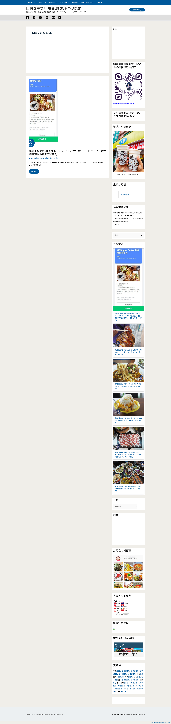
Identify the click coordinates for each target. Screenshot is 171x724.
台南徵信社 (123, 674)
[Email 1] (53, 17)
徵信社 (118, 671)
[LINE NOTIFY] (46, 17)
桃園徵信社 (121, 686)
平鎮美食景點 (44, 158)
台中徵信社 (134, 680)
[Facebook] (27, 17)
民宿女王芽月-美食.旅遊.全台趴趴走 (53, 9)
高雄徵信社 (131, 674)
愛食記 (51, 158)
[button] (144, 2)
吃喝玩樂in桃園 (34, 158)
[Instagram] (34, 17)
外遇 (114, 683)
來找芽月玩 (119, 184)
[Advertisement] (67, 56)
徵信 (116, 680)
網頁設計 (124, 692)
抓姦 (141, 674)
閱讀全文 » (34, 172)
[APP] (59, 17)
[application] (34, 2)
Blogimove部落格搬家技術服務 (161, 723)
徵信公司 (121, 677)
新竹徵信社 (134, 671)
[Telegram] (40, 17)
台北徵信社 (126, 671)
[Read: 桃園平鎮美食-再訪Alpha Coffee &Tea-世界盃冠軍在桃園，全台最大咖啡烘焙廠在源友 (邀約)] (42, 109)
